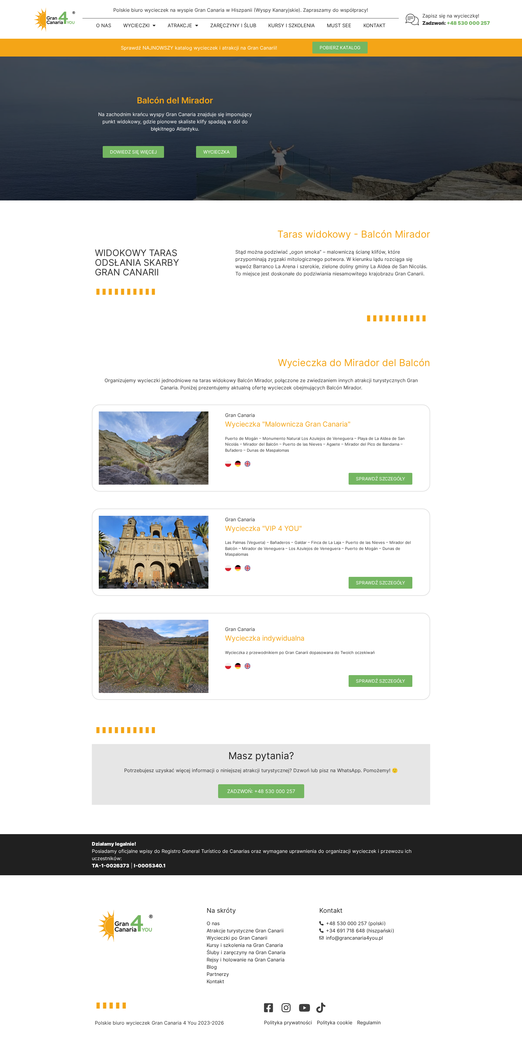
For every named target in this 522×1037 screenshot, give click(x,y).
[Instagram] (289, 1008)
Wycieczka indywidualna (264, 638)
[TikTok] (323, 1008)
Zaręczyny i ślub (233, 25)
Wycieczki (136, 25)
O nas (103, 25)
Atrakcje (180, 25)
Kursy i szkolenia (291, 25)
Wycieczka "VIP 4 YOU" (263, 528)
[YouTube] (306, 1008)
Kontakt (374, 25)
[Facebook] (271, 1008)
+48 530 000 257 (468, 23)
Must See (339, 25)
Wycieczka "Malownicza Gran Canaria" (287, 424)
